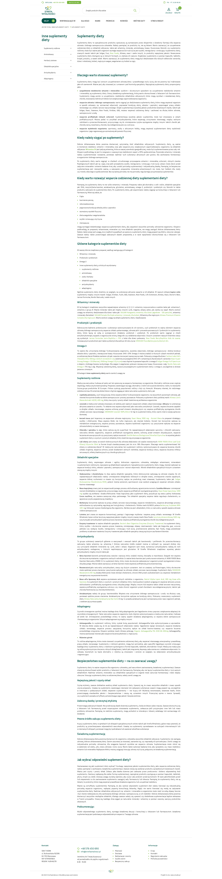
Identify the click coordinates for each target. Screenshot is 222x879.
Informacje (152, 845)
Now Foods (114, 53)
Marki (97, 21)
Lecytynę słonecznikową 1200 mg (166, 517)
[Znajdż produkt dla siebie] (135, 10)
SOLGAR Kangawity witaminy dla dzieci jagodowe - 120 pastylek (146, 312)
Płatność (118, 851)
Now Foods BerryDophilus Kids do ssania (163, 338)
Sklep (46, 21)
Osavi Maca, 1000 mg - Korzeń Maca (146, 418)
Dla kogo (85, 21)
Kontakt (154, 853)
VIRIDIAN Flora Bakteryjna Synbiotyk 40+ (152, 341)
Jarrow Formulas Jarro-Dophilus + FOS (105, 338)
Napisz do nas (74, 2)
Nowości (124, 21)
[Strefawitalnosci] (48, 10)
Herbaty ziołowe (50, 60)
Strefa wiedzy (157, 21)
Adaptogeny (48, 79)
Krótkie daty (139, 21)
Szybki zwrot (120, 858)
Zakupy (116, 845)
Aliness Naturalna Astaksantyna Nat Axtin (101, 599)
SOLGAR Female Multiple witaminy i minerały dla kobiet (117, 315)
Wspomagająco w (67, 21)
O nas (153, 851)
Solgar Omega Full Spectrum (168, 361)
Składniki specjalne (51, 66)
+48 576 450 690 (58, 2)
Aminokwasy (49, 54)
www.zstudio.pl (175, 875)
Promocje (110, 21)
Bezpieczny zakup (122, 861)
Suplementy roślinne (52, 48)
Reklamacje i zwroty (123, 856)
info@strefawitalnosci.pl (91, 851)
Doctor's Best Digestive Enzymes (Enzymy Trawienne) (141, 523)
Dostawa (118, 853)
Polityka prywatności (159, 858)
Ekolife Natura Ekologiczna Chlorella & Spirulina (146, 435)
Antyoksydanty (50, 72)
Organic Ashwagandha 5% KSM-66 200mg (151, 631)
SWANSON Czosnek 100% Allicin (117, 412)
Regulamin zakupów (159, 856)
